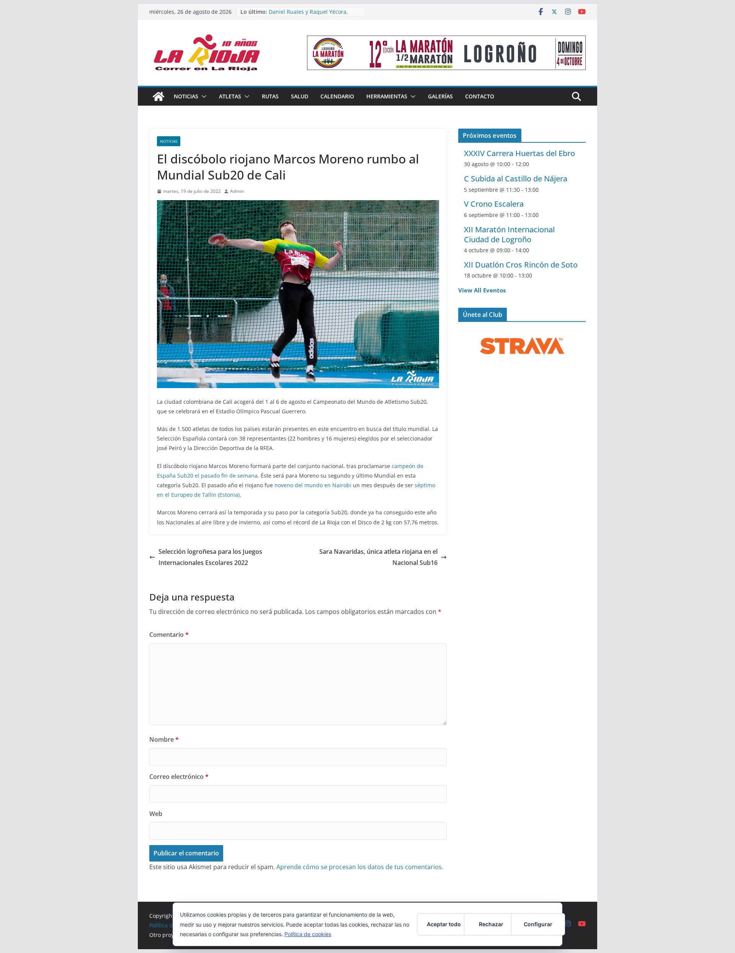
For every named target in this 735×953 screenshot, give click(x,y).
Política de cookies (307, 934)
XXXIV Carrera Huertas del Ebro (519, 153)
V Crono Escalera (494, 204)
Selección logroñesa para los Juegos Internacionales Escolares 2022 (210, 557)
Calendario (337, 96)
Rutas (270, 96)
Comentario (169, 634)
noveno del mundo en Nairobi (312, 485)
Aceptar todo (444, 924)
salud (299, 96)
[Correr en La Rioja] (158, 96)
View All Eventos (482, 290)
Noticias (186, 96)
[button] (202, 96)
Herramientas (386, 96)
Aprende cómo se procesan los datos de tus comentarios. (359, 867)
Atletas (230, 96)
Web (155, 813)
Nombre (164, 739)
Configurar (538, 924)
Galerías (440, 96)
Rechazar (491, 924)
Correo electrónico (179, 776)
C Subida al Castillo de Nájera (515, 178)
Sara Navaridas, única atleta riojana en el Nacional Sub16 (378, 557)
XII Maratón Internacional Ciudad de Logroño (509, 234)
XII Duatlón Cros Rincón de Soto (521, 264)
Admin (237, 191)
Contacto (479, 96)
